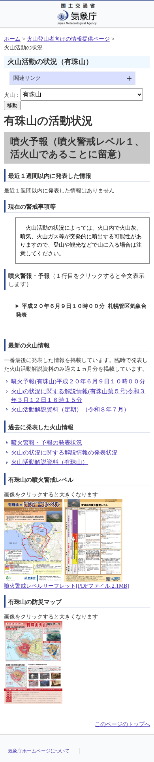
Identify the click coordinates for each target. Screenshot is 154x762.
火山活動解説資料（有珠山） (49, 461)
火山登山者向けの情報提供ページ (68, 39)
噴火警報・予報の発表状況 (46, 442)
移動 (12, 105)
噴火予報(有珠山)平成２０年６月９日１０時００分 (78, 381)
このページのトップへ (122, 724)
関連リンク (27, 78)
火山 (9, 95)
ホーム (12, 39)
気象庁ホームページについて (38, 751)
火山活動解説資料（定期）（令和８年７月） (70, 409)
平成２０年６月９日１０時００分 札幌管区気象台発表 (81, 310)
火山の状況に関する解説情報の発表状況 (64, 452)
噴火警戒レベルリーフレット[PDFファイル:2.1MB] (66, 586)
